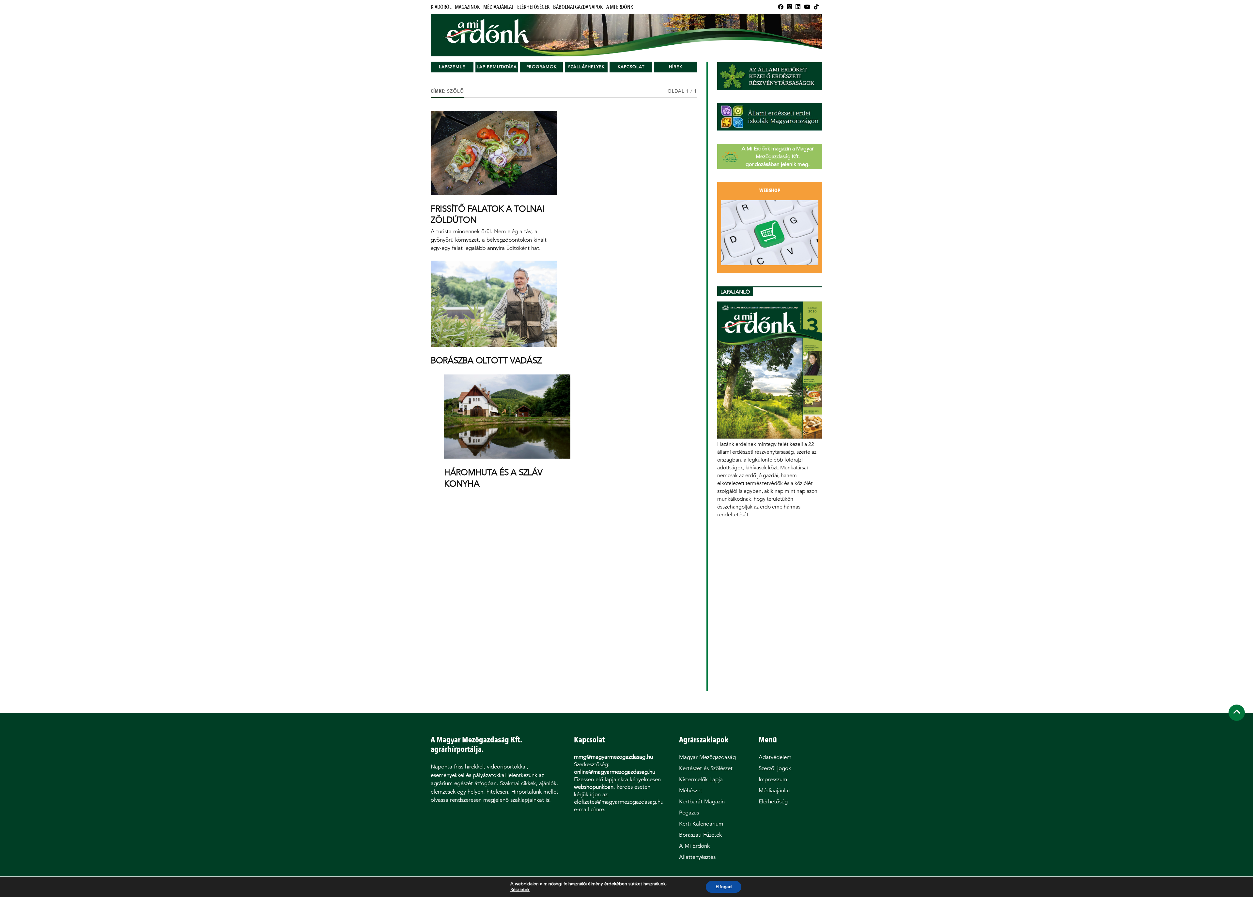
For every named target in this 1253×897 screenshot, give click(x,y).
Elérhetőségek (533, 7)
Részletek (520, 890)
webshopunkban (593, 787)
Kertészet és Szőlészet (706, 768)
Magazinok (467, 7)
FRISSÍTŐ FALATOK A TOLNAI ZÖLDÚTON (488, 214)
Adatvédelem (775, 757)
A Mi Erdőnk (619, 7)
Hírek (675, 66)
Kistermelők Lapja (701, 779)
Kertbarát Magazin (702, 801)
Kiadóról (441, 7)
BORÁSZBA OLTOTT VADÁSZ (486, 360)
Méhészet (690, 790)
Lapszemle (452, 66)
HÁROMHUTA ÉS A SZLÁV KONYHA (493, 478)
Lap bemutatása (497, 66)
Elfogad (724, 887)
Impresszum (773, 779)
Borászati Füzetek (700, 835)
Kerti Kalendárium (701, 824)
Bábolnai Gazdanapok (578, 7)
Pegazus (689, 812)
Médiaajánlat (498, 7)
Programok (541, 66)
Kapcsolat (631, 66)
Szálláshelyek (586, 66)
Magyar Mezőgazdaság (707, 757)
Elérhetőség (773, 801)
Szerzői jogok (775, 768)
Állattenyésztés (697, 857)
